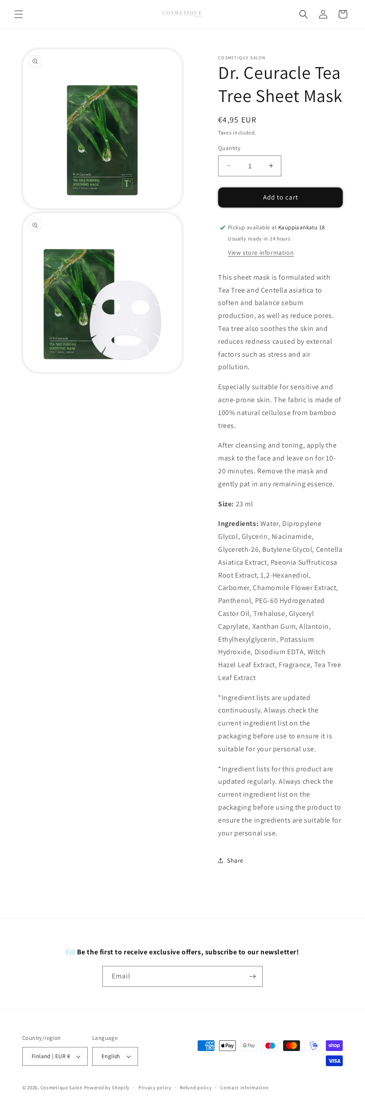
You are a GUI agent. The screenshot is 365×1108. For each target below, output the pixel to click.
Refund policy (195, 1087)
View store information (261, 252)
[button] (18, 14)
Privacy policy (154, 1087)
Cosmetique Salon (62, 1087)
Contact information (244, 1087)
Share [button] (235, 860)
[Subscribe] (252, 976)
